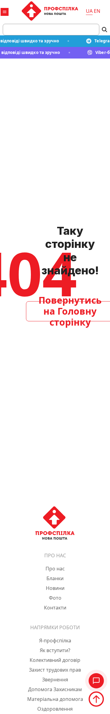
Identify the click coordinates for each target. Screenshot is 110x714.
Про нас (55, 568)
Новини (55, 588)
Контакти (55, 607)
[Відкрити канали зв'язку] (96, 680)
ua (89, 11)
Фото (55, 597)
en (97, 11)
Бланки (55, 578)
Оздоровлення (55, 708)
